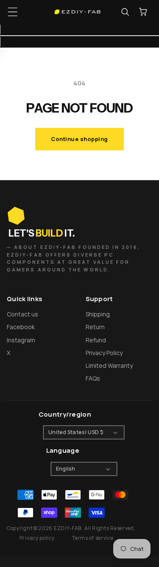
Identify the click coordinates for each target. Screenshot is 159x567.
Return (95, 327)
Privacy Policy (104, 353)
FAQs (93, 378)
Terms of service (92, 538)
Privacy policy (37, 538)
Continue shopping (79, 139)
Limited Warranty (109, 365)
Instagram (21, 340)
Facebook (21, 327)
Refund (96, 340)
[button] (12, 12)
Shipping (98, 314)
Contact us (22, 314)
